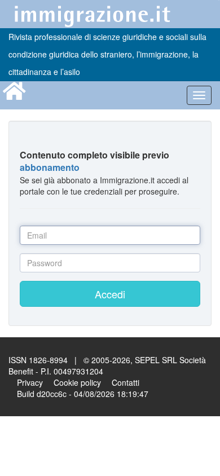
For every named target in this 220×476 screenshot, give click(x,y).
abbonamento (50, 167)
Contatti (125, 382)
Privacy (30, 382)
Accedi (110, 294)
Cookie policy (77, 382)
